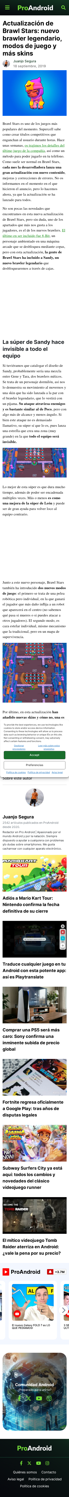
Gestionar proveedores (19, 747)
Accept (34, 755)
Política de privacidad (39, 772)
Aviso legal (57, 772)
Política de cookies (16, 772)
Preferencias (34, 765)
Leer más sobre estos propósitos (49, 747)
